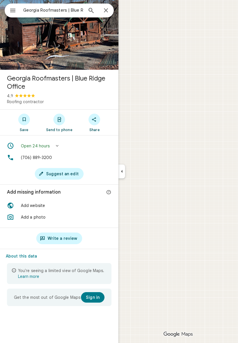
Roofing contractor (25, 101)
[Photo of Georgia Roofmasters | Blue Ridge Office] (59, 35)
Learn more (28, 276)
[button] (59, 146)
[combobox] (53, 10)
